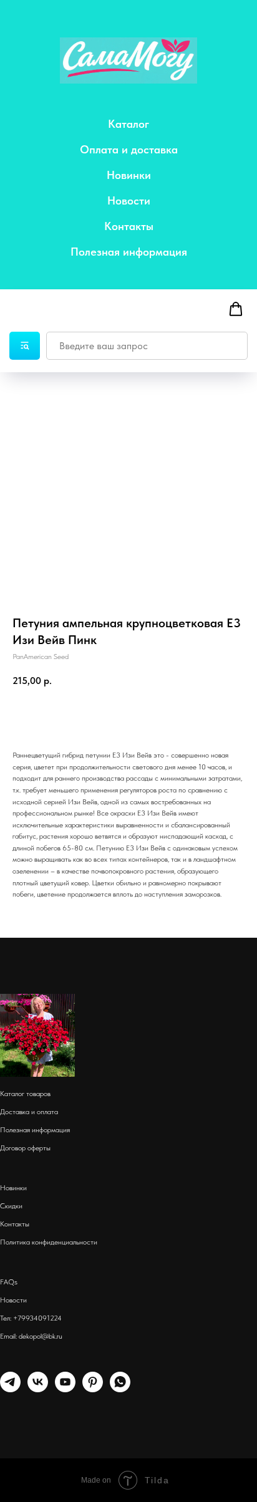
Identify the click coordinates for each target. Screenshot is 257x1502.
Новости (128, 200)
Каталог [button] (128, 123)
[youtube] (65, 1389)
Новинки (129, 174)
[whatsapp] (120, 1389)
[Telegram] (10, 1389)
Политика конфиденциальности (48, 1242)
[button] (235, 309)
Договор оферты (25, 1147)
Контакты (128, 226)
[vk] (37, 1389)
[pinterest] (92, 1389)
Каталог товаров (25, 1093)
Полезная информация (128, 251)
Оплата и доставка (129, 149)
